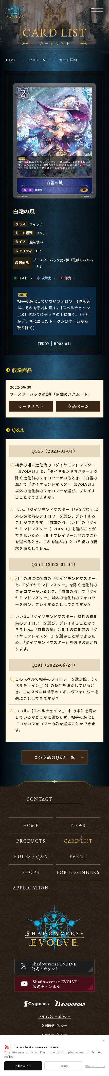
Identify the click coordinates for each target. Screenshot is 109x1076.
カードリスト (31, 406)
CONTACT (39, 799)
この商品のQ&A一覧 (54, 757)
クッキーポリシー (54, 1034)
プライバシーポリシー (54, 1016)
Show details (95, 1066)
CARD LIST (37, 60)
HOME (10, 60)
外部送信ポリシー (54, 1025)
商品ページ (78, 406)
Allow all (23, 1066)
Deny (63, 1066)
